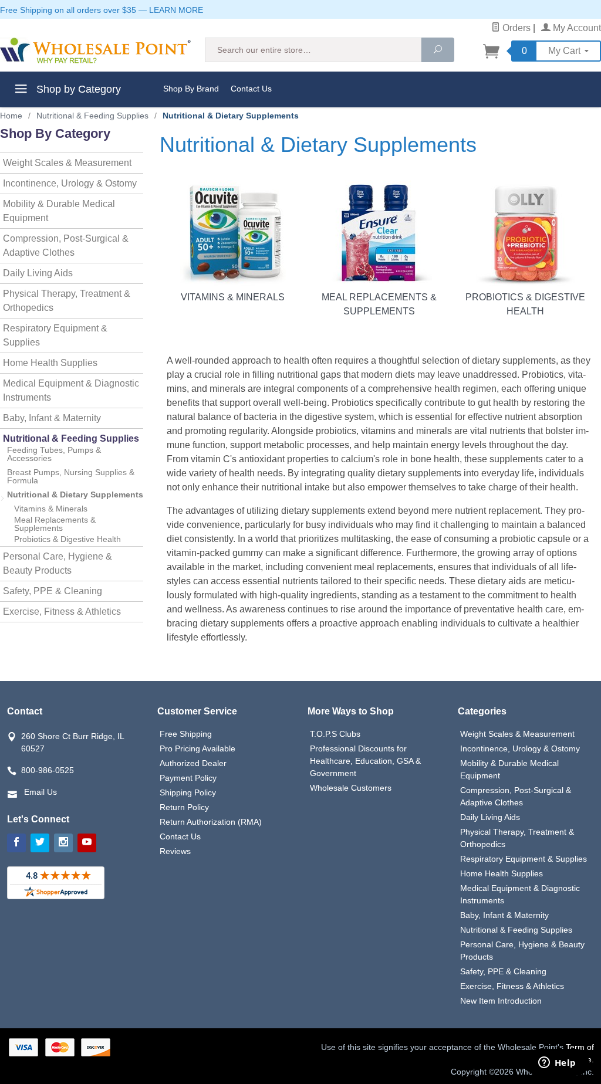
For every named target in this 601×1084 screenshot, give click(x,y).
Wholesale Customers (350, 787)
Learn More (176, 10)
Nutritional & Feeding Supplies (71, 438)
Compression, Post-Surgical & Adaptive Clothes (66, 245)
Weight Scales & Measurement (67, 163)
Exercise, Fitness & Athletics (62, 611)
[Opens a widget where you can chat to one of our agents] (557, 1063)
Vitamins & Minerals (233, 297)
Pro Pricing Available (197, 748)
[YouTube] (86, 843)
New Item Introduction (501, 1000)
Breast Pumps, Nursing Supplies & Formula (70, 476)
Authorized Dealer (193, 763)
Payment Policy (188, 777)
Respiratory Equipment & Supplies (55, 335)
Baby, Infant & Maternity (52, 418)
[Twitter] (40, 843)
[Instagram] (63, 843)
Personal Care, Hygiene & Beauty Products (57, 563)
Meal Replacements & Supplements (379, 304)
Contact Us (251, 88)
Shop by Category (77, 89)
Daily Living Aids (38, 273)
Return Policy (184, 807)
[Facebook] (16, 843)
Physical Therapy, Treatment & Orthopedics (66, 301)
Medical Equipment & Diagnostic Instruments (71, 390)
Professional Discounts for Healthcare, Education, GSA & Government (365, 761)
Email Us (40, 792)
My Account (576, 28)
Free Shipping (186, 734)
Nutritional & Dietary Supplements (75, 494)
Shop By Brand (191, 88)
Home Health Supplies (50, 363)
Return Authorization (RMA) (211, 821)
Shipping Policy (188, 792)
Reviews (175, 851)
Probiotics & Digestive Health (525, 304)
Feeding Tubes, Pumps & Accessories (54, 454)
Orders (515, 28)
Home (11, 115)
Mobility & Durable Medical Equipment (59, 211)
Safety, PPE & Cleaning (52, 591)
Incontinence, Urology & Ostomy (70, 183)
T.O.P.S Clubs (335, 734)
